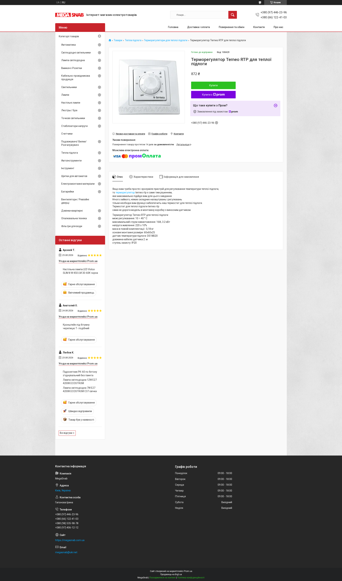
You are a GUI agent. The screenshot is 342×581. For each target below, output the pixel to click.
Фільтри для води (71, 226)
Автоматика (68, 44)
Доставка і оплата (198, 27)
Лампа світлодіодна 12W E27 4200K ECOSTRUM (80, 381)
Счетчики (66, 133)
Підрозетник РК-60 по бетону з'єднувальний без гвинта (80, 373)
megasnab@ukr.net (66, 552)
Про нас (278, 27)
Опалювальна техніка (74, 218)
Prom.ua (188, 571)
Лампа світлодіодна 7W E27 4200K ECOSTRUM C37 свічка (80, 389)
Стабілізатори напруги (74, 126)
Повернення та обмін (231, 27)
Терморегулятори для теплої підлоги (165, 40)
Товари (118, 40)
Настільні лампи (70, 102)
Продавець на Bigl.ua (171, 574)
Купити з (207, 94)
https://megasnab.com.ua (69, 540)
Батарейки (67, 191)
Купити (213, 85)
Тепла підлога (133, 40)
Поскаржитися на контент (162, 577)
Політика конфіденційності (190, 577)
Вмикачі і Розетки (71, 68)
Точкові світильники (73, 118)
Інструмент (67, 168)
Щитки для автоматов (74, 176)
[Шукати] (232, 15)
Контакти (259, 27)
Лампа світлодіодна (73, 60)
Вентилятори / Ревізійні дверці (75, 201)
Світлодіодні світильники (76, 52)
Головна (173, 27)
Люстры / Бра (69, 110)
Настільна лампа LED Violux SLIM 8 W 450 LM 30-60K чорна (80, 271)
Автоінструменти (71, 160)
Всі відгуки (66, 432)
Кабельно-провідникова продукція (75, 77)
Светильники (69, 87)
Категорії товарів (69, 36)
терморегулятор (125, 192)
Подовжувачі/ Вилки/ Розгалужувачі (74, 143)
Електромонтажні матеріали (78, 183)
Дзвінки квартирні (72, 210)
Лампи (65, 94)
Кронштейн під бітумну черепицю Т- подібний (76, 326)
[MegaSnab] (69, 15)
